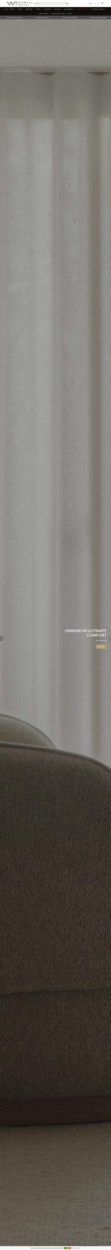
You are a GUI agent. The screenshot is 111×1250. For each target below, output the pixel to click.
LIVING (12, 9)
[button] (1, 638)
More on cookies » (75, 1248)
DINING (20, 9)
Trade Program (44, 13)
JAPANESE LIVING (98, 9)
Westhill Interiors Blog (58, 13)
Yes (65, 1248)
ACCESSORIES (68, 9)
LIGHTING (57, 9)
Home (6, 9)
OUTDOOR (47, 9)
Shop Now (101, 646)
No (69, 1248)
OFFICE (38, 9)
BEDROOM (29, 9)
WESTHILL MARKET (82, 9)
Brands (70, 13)
